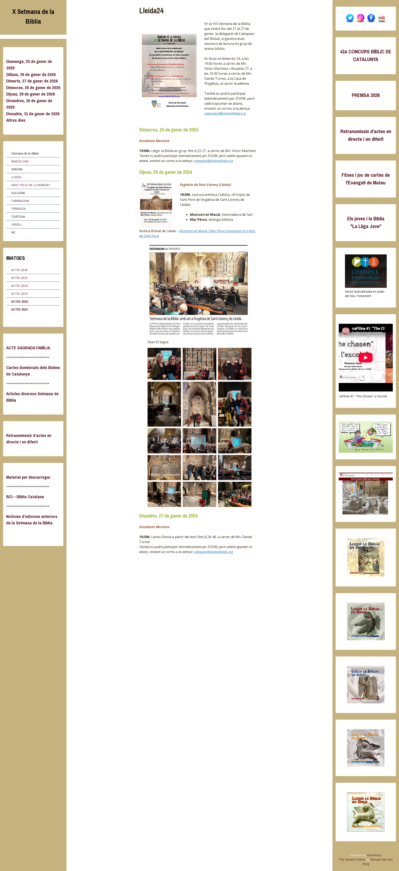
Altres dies (15, 120)
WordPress (374, 855)
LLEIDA (16, 177)
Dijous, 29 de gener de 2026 (30, 94)
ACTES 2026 (19, 270)
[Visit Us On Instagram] (360, 18)
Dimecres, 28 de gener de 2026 (33, 88)
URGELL (16, 224)
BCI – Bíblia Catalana (25, 497)
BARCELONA (20, 161)
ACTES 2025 (19, 278)
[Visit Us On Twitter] (350, 18)
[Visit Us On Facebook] (371, 18)
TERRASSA (18, 209)
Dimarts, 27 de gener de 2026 (32, 81)
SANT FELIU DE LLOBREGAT (30, 185)
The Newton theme (352, 859)
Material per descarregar (28, 477)
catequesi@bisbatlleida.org (225, 113)
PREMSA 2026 (366, 95)
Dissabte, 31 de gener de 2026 (32, 114)
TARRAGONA (20, 201)
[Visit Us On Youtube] (381, 18)
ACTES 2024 (19, 286)
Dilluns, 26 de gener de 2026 (31, 74)
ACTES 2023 (19, 294)
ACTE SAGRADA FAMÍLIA (28, 348)
